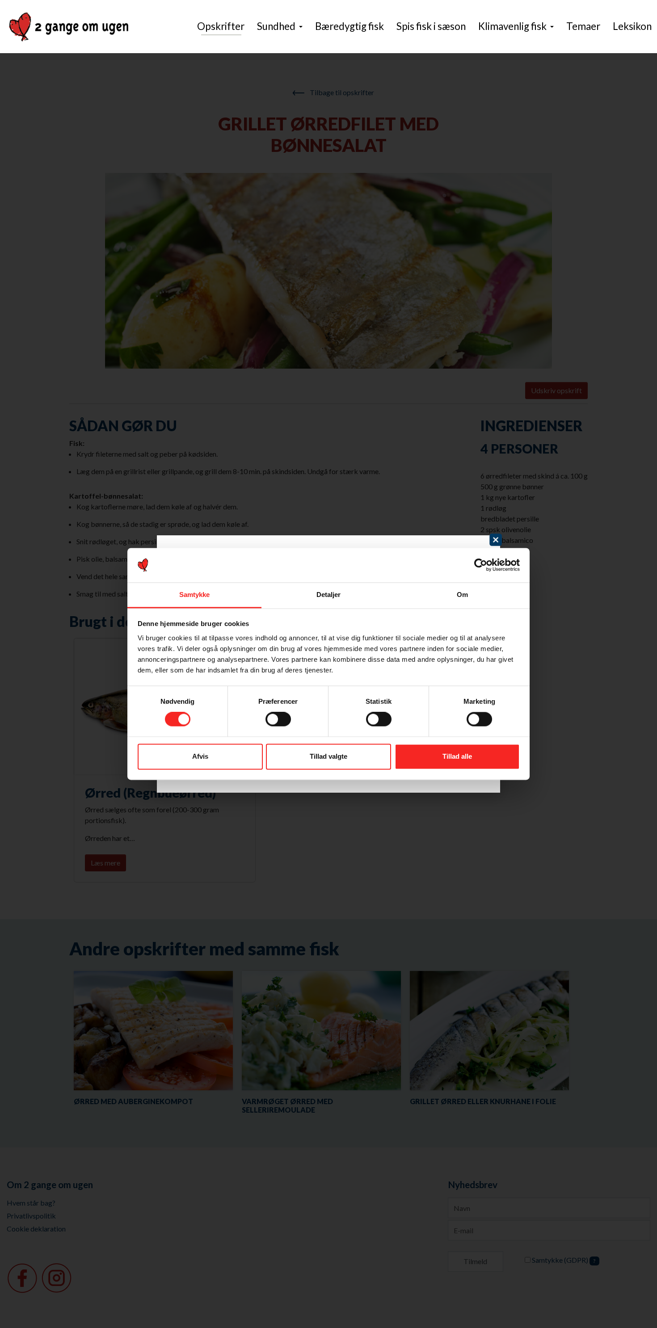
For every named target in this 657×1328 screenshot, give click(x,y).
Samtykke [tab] (194, 594)
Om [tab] (462, 594)
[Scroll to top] (637, 1308)
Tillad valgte (328, 756)
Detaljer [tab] (328, 594)
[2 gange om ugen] (68, 26)
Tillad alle (457, 756)
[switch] (278, 719)
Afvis (200, 756)
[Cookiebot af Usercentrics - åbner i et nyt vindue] (481, 565)
